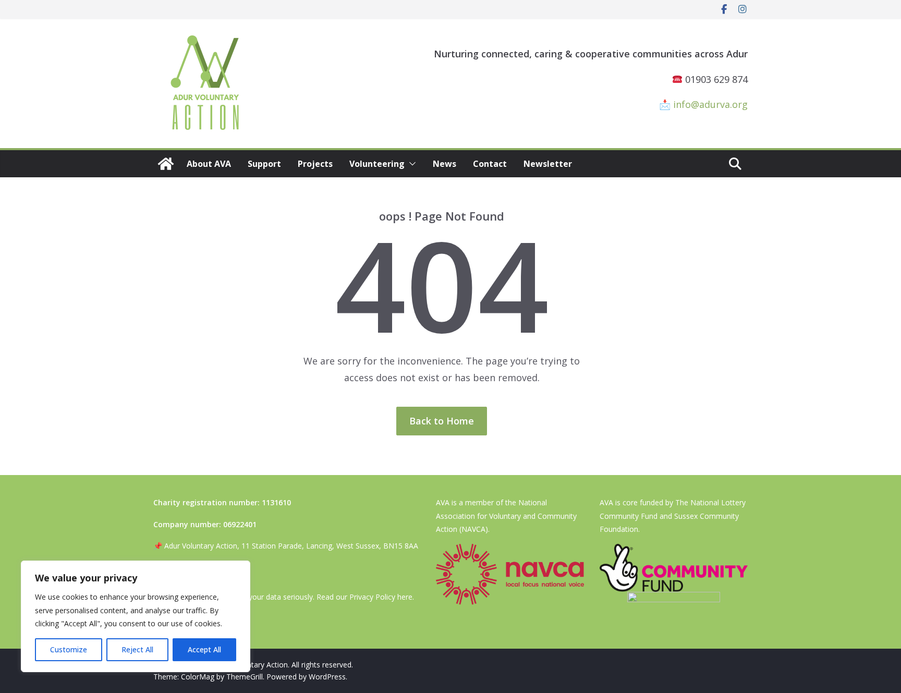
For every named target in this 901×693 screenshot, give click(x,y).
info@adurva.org (710, 104)
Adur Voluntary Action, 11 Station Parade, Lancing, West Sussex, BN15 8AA (291, 546)
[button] (410, 163)
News (444, 163)
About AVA (209, 163)
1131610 (276, 502)
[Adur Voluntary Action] (165, 163)
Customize (68, 649)
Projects (315, 163)
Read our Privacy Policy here (364, 597)
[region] (135, 616)
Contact (490, 163)
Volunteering (377, 163)
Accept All (204, 649)
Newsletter (547, 163)
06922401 (240, 524)
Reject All (137, 649)
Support (264, 163)
